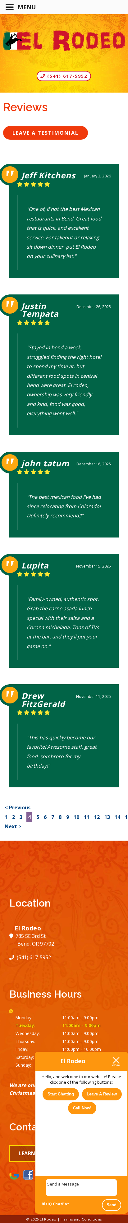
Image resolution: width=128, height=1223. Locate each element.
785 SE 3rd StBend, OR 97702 (34, 940)
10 (76, 817)
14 (117, 817)
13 (107, 817)
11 (86, 817)
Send (112, 1205)
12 (97, 817)
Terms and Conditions (81, 1219)
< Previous (17, 807)
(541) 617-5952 (66, 76)
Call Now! (82, 1108)
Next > (13, 826)
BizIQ (47, 1204)
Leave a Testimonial (45, 132)
